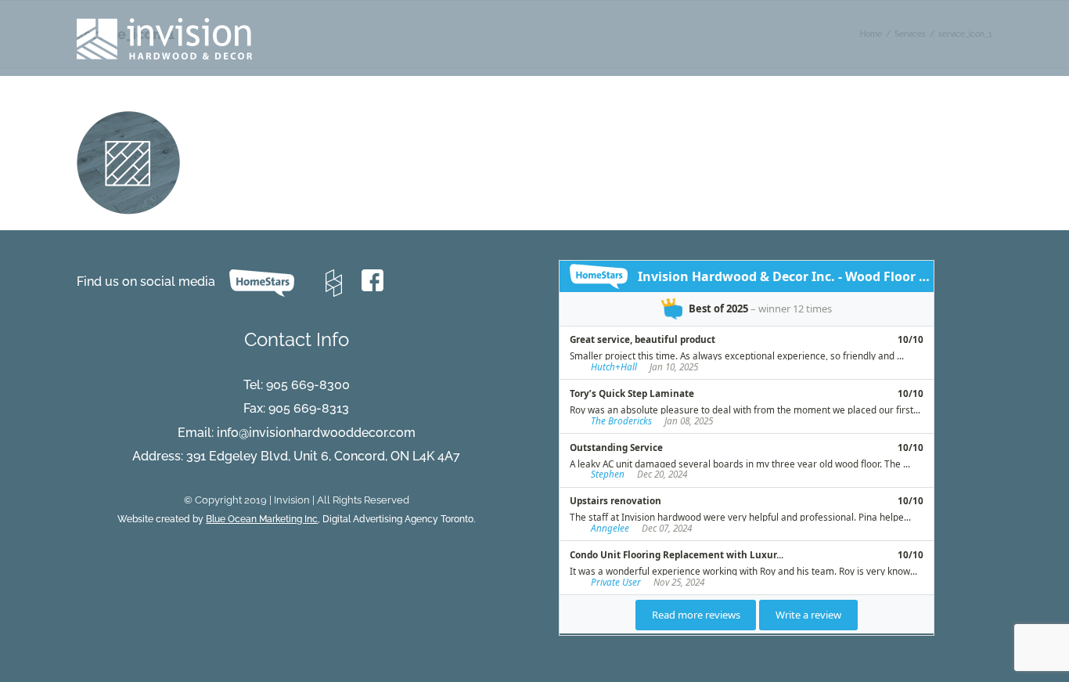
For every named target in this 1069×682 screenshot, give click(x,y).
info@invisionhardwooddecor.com (316, 432)
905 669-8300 (308, 384)
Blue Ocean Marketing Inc (262, 519)
